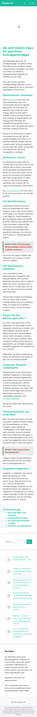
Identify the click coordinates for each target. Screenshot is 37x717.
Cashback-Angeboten (11, 399)
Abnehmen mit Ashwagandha (19, 526)
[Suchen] (29, 541)
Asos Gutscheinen (13, 191)
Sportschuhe (12, 100)
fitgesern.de (7, 3)
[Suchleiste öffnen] (24, 3)
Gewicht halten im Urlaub (18, 518)
